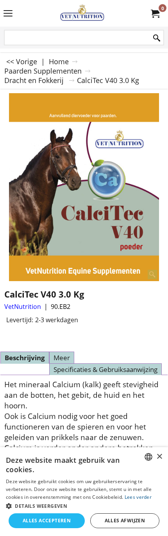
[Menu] (8, 14)
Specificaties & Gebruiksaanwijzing (105, 369)
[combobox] (148, 457)
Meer (62, 357)
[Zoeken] (156, 38)
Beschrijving (25, 357)
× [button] (159, 457)
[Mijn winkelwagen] (155, 13)
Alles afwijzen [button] (125, 520)
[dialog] (84, 491)
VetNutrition (22, 306)
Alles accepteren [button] (47, 520)
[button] (84, 505)
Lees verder (138, 497)
